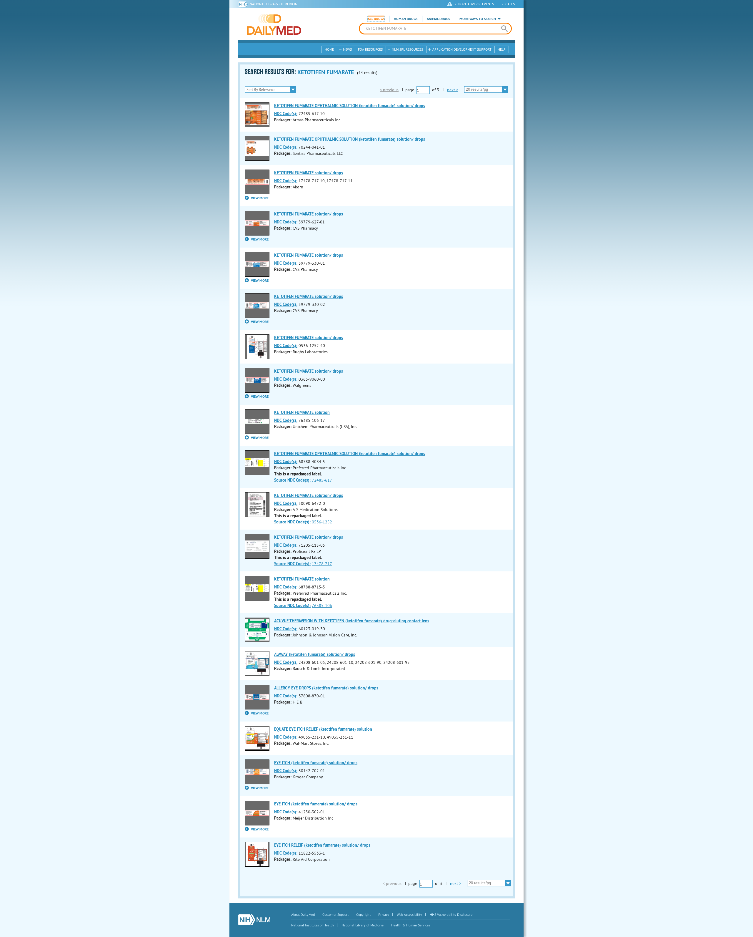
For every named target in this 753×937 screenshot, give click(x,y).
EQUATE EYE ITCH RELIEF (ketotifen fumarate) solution (323, 729)
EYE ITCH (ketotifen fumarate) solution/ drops (315, 762)
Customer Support (335, 914)
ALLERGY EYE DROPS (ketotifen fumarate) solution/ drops (326, 688)
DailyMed (274, 24)
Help (502, 49)
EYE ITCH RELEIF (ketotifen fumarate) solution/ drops (322, 845)
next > (452, 89)
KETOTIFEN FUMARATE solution (302, 412)
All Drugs (376, 18)
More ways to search (477, 18)
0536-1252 (322, 522)
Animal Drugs (438, 18)
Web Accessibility (409, 914)
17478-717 (322, 563)
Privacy (383, 914)
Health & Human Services (410, 925)
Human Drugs (405, 18)
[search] (504, 29)
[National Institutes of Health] (244, 4)
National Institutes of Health (312, 925)
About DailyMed (303, 914)
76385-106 (322, 605)
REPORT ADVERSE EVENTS (474, 4)
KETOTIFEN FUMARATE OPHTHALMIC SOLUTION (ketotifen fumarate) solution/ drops (349, 105)
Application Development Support (462, 49)
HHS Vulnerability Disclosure (451, 914)
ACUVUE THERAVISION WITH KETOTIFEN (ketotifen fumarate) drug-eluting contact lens (351, 620)
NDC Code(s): (285, 113)
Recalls (508, 4)
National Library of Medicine (274, 4)
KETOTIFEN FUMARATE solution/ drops (308, 172)
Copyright (363, 914)
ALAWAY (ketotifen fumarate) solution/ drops (314, 654)
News (347, 49)
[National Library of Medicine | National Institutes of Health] (254, 919)
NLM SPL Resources (407, 49)
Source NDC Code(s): (292, 480)
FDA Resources (370, 49)
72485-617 (322, 480)
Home (329, 49)
